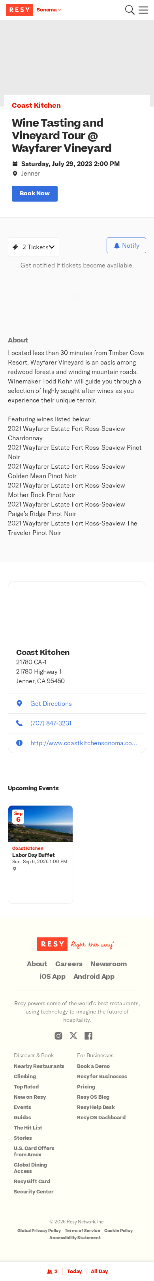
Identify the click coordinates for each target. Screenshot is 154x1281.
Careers (69, 964)
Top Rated (26, 1086)
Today (74, 1271)
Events (22, 1107)
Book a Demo (93, 1066)
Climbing (25, 1076)
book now (35, 193)
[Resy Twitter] (73, 1036)
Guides (22, 1117)
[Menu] (141, 10)
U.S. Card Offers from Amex (34, 1151)
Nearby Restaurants (39, 1066)
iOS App (52, 977)
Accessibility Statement (75, 1238)
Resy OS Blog (93, 1097)
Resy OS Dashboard (101, 1117)
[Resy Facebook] (88, 1036)
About (37, 964)
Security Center (34, 1191)
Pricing (86, 1086)
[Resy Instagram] (58, 1036)
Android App (94, 977)
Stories (23, 1138)
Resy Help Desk (96, 1107)
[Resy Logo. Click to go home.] (20, 10)
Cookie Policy (118, 1231)
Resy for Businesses (102, 1076)
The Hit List (28, 1127)
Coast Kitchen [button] (36, 105)
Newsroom (108, 964)
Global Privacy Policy (39, 1231)
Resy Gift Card (32, 1181)
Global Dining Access (30, 1168)
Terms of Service (82, 1231)
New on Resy (29, 1097)
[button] (130, 10)
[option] (77, 63)
